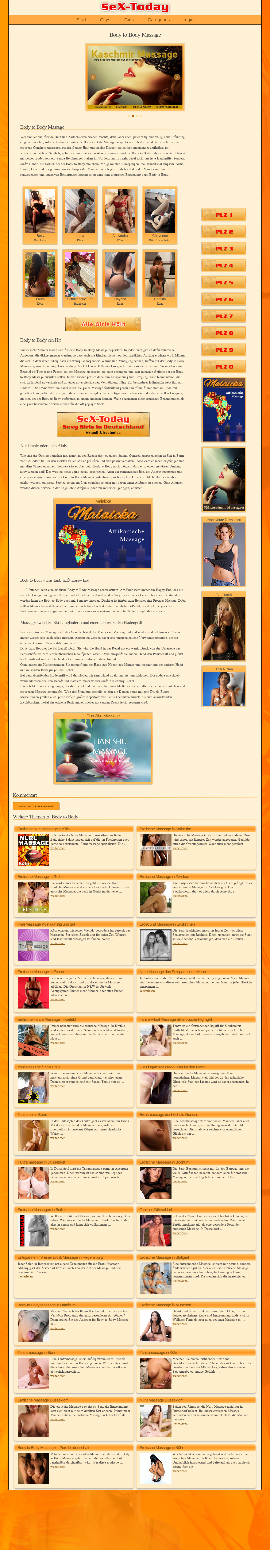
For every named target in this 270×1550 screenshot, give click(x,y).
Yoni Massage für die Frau (39, 1067)
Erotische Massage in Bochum (164, 1162)
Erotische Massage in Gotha (40, 876)
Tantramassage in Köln (158, 1352)
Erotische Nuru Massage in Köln (44, 829)
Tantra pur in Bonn (32, 1114)
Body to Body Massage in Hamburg (47, 1305)
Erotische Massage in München (165, 1305)
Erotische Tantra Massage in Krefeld (47, 1019)
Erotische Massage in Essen (41, 971)
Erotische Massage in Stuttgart (164, 1257)
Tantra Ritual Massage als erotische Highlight (176, 1019)
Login (188, 19)
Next (177, 77)
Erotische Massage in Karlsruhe (165, 829)
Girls (129, 19)
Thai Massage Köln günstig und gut (46, 924)
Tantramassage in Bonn (37, 1352)
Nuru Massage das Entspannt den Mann (173, 971)
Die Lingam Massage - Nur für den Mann (172, 1067)
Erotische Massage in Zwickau (164, 876)
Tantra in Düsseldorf (156, 1209)
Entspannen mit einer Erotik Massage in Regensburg (60, 1257)
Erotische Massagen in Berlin (41, 1209)
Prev (93, 77)
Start (81, 19)
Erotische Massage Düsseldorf (42, 1400)
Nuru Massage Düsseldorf (161, 1400)
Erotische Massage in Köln (161, 1447)
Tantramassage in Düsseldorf (41, 1162)
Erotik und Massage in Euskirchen (167, 924)
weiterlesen (57, 848)
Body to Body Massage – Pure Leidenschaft (53, 1447)
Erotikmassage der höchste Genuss (169, 1114)
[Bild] (135, 77)
